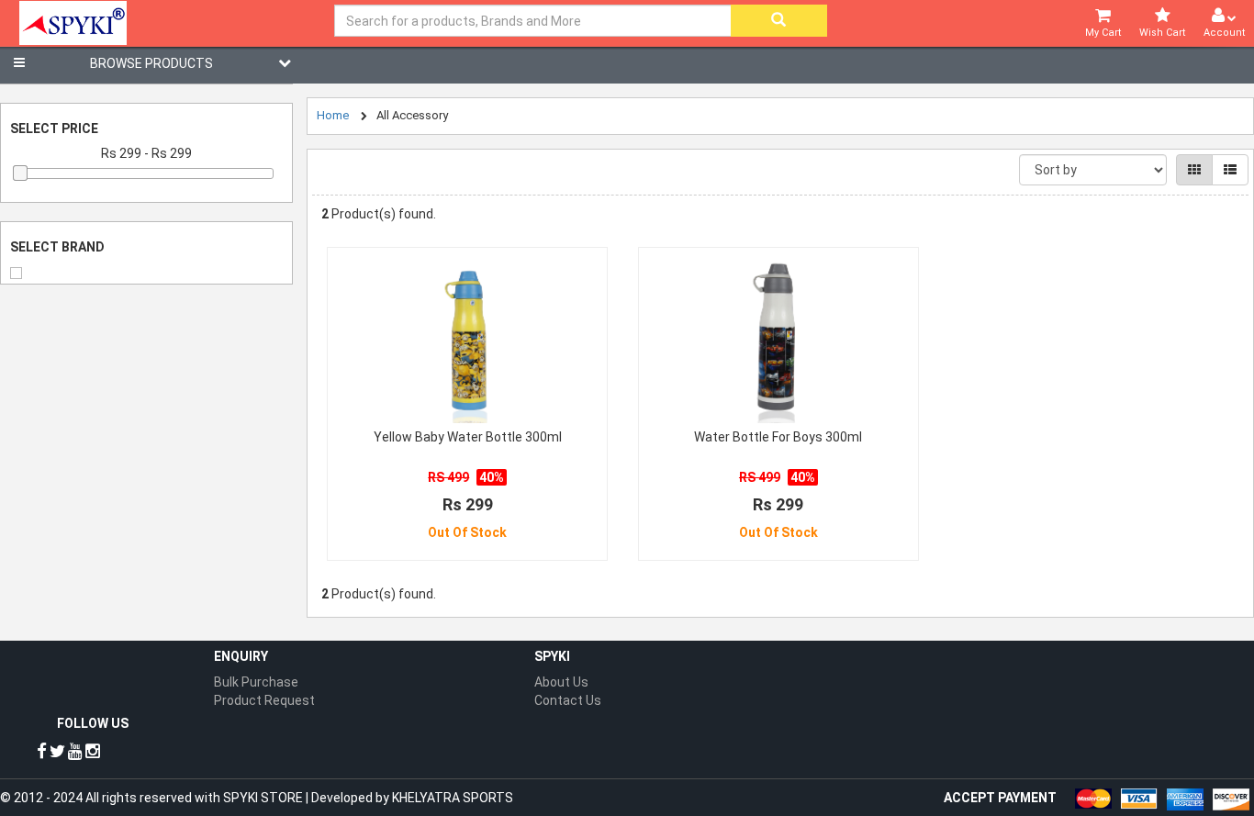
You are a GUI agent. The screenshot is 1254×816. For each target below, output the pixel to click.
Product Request (264, 700)
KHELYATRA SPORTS (452, 797)
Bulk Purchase (256, 682)
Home (333, 115)
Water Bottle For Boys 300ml (778, 437)
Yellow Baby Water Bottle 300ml (468, 437)
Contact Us (567, 700)
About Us (561, 682)
